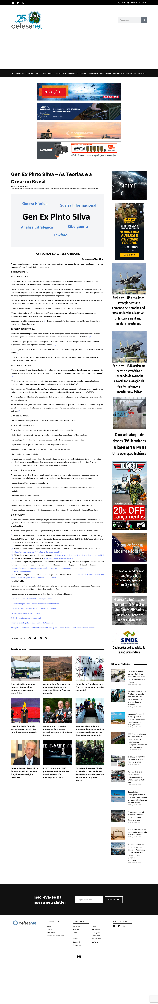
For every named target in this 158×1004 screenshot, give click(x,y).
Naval (38, 73)
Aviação (29, 73)
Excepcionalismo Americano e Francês (25, 613)
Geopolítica (61, 73)
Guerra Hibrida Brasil (26, 188)
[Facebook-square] (13, 3)
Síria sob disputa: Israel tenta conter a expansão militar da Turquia (137, 832)
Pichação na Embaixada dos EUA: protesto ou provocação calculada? (90, 687)
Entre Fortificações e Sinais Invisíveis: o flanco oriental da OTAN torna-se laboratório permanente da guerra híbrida (90, 774)
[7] (19, 411)
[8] (12, 574)
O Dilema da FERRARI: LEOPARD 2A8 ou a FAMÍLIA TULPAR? (136, 759)
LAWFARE (83, 188)
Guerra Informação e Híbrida (55, 188)
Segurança (73, 73)
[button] (29, 638)
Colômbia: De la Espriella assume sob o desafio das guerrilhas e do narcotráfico (24, 729)
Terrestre (19, 73)
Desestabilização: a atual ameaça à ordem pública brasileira (35, 604)
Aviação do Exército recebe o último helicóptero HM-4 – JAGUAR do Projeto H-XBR (136, 777)
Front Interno (15, 188)
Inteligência (105, 73)
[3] (90, 337)
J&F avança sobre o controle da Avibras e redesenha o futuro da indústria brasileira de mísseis (136, 676)
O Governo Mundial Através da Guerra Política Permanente (33, 608)
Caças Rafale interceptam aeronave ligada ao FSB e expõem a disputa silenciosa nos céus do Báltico (137, 797)
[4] (55, 345)
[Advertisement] (79, 46)
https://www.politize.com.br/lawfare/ (58, 558)
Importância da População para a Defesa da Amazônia (32, 623)
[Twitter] (18, 3)
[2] (45, 321)
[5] (17, 353)
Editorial (142, 73)
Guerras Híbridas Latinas (71, 188)
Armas (51, 73)
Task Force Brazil (92, 188)
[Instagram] (23, 3)
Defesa (83, 73)
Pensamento (118, 73)
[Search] (144, 20)
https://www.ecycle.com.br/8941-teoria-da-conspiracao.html (38, 552)
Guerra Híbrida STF (39, 188)
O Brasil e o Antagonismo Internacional (26, 618)
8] (70, 465)
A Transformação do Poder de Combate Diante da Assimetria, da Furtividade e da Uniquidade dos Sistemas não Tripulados (136, 852)
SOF (44, 73)
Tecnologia (93, 73)
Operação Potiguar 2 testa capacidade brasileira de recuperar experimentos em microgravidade (137, 719)
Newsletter (131, 73)
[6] (12, 558)
